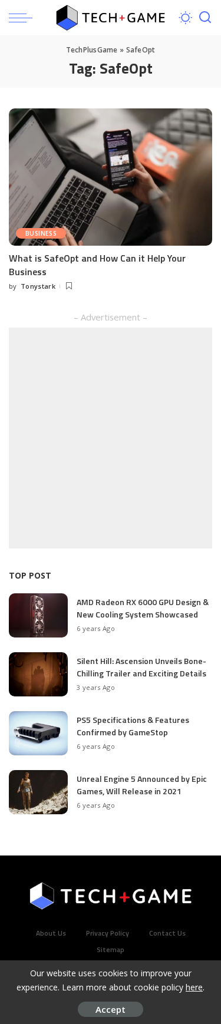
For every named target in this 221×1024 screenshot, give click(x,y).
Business (41, 233)
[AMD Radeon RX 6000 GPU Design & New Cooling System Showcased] (38, 615)
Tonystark (38, 286)
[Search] (205, 17)
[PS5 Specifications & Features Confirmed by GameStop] (38, 733)
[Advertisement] (110, 438)
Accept (110, 1009)
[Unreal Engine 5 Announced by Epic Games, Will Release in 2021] (38, 792)
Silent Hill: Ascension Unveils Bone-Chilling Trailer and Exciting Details (141, 667)
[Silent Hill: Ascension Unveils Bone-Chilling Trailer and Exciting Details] (38, 674)
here (194, 987)
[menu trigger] (23, 17)
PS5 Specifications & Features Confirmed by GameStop (133, 726)
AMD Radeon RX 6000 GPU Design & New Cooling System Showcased (143, 608)
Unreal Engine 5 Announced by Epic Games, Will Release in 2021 (142, 784)
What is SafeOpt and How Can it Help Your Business (97, 264)
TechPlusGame (92, 50)
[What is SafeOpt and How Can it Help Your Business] (110, 177)
